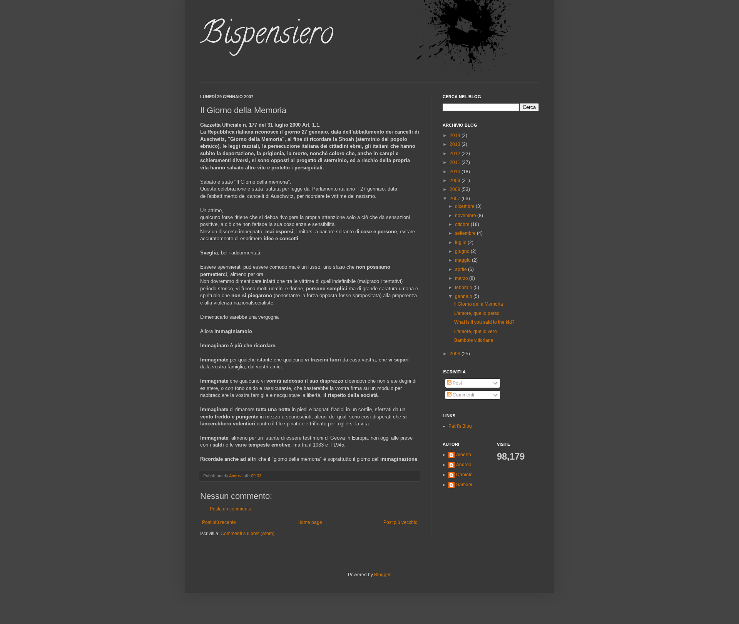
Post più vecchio (400, 522)
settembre (466, 233)
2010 (455, 171)
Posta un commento (230, 509)
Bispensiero (266, 36)
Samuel (464, 484)
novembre (466, 215)
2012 (455, 153)
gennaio (464, 296)
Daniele (464, 474)
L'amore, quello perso (477, 313)
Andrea (463, 464)
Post (456, 383)
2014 (455, 135)
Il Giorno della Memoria (478, 304)
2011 (455, 162)
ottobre (463, 224)
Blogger (382, 574)
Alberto (463, 454)
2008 (455, 189)
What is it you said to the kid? (484, 322)
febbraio (464, 287)
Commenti (462, 395)
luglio (461, 242)
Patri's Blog (460, 426)
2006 (455, 353)
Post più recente (219, 522)
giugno (463, 251)
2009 (455, 180)
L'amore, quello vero (475, 331)
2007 (455, 198)
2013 (455, 144)
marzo (462, 278)
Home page (310, 522)
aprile (461, 269)
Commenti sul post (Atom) (247, 533)
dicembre (465, 206)
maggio (463, 260)
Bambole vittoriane (473, 340)
